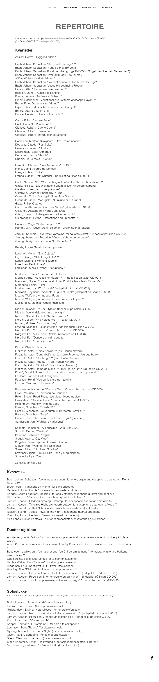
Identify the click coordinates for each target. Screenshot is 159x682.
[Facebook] (152, 658)
